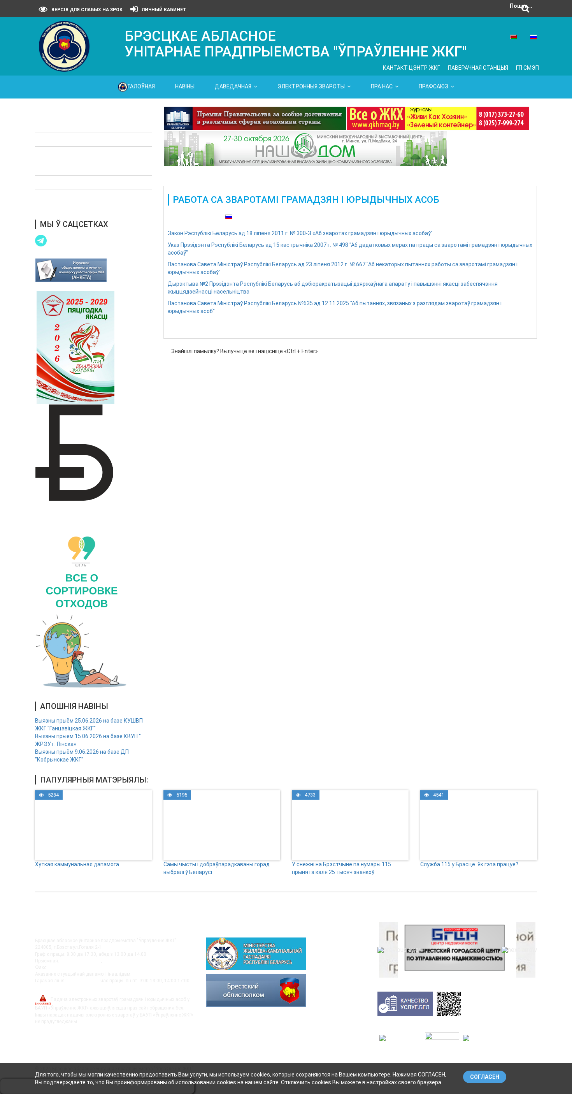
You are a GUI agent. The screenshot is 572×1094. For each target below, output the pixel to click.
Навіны (185, 86)
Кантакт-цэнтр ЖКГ (411, 68)
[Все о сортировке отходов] (81, 610)
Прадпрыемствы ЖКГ (69, 139)
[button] (400, 950)
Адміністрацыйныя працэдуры (81, 154)
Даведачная (233, 86)
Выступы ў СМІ (60, 197)
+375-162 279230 (68, 967)
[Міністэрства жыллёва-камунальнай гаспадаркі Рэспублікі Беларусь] (256, 953)
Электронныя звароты (311, 86)
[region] (457, 950)
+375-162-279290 (152, 974)
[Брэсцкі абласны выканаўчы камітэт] (256, 990)
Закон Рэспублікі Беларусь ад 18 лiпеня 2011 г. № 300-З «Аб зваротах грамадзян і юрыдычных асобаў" (300, 233)
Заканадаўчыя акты (67, 125)
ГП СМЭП (527, 68)
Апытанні (53, 168)
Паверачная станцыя (478, 68)
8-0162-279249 (83, 980)
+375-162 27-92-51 (80, 961)
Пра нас (382, 86)
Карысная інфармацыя (70, 182)
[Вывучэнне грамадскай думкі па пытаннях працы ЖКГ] (71, 270)
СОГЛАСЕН (484, 1077)
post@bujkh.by (50, 987)
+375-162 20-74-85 (123, 961)
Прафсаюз (433, 86)
